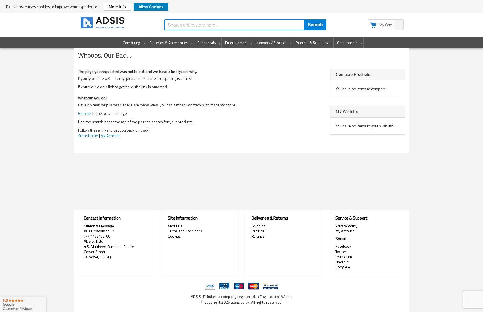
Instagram (343, 256)
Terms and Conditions (185, 231)
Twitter (340, 251)
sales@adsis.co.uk (99, 231)
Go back (84, 113)
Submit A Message (99, 226)
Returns (258, 231)
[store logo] (103, 23)
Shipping (259, 226)
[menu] (241, 42)
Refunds (258, 236)
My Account (110, 136)
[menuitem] (132, 42)
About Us (175, 226)
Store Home (88, 136)
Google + (342, 267)
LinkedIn (341, 262)
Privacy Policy (346, 226)
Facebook (343, 246)
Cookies (174, 236)
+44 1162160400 (97, 236)
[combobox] (245, 24)
